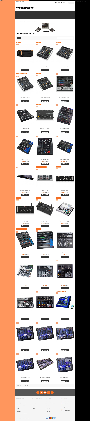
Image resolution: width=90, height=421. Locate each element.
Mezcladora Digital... (64, 190)
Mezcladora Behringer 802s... (45, 97)
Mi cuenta (33, 408)
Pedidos (47, 405)
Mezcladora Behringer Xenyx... (64, 97)
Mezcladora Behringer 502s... (25, 97)
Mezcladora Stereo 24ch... (45, 377)
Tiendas (33, 406)
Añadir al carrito (25, 70)
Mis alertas (48, 411)
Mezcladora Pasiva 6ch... (45, 283)
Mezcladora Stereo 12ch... (25, 346)
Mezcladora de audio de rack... (25, 190)
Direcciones (48, 408)
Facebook (37, 392)
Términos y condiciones (20, 405)
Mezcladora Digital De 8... (64, 221)
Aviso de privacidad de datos (21, 403)
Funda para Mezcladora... (25, 66)
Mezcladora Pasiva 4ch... (64, 252)
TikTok (52, 392)
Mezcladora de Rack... (45, 190)
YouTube (45, 392)
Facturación (19, 411)
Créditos (47, 406)
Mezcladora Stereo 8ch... (64, 377)
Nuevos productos (35, 403)
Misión (18, 408)
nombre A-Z (65, 38)
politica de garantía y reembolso (22, 406)
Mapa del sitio (34, 405)
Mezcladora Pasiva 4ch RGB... (25, 283)
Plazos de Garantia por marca (21, 413)
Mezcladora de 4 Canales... (45, 128)
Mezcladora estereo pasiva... (25, 252)
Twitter (41, 392)
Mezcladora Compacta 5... (25, 128)
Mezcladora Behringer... (65, 66)
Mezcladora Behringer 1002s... (45, 66)
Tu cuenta (48, 398)
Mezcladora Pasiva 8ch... (25, 315)
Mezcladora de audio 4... (64, 128)
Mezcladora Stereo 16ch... (64, 346)
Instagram (48, 392)
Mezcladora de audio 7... (64, 159)
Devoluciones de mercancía (50, 403)
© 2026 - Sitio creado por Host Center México (23, 418)
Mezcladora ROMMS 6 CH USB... (65, 315)
